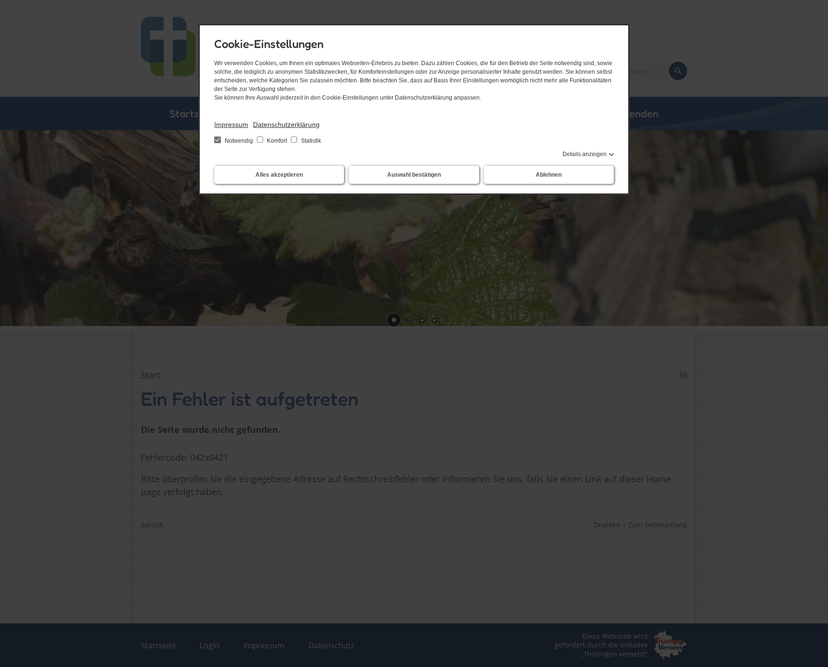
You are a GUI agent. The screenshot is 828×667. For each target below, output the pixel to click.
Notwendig (238, 140)
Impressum (231, 124)
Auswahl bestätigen (414, 174)
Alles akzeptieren (279, 174)
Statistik (310, 140)
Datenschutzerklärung (286, 124)
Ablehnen (549, 174)
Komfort (276, 140)
